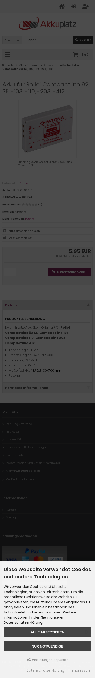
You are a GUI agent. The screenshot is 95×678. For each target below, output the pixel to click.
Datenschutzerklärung (45, 670)
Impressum (81, 670)
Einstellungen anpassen (50, 660)
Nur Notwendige (47, 646)
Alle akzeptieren (47, 632)
